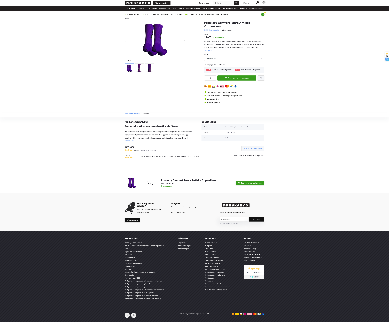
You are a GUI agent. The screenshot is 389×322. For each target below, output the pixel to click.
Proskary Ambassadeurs (133, 243)
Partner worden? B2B (132, 278)
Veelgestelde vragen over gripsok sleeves (140, 287)
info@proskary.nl (179, 212)
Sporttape (243, 8)
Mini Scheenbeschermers (212, 8)
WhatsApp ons (132, 220)
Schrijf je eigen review (254, 148)
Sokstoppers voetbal (230, 8)
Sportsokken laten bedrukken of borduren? (140, 272)
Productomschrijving (132, 114)
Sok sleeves (209, 281)
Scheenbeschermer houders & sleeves (263, 8)
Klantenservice (203, 3)
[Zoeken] (236, 3)
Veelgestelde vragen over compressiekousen (141, 296)
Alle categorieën (161, 3)
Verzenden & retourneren (134, 263)
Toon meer (208, 50)
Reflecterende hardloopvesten (216, 290)
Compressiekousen (193, 8)
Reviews (146, 114)
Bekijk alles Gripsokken (212, 30)
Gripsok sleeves (178, 8)
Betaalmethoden (131, 260)
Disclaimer (128, 254)
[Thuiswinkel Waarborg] (248, 314)
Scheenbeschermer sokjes (214, 272)
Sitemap (128, 269)
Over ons (128, 249)
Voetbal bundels (130, 8)
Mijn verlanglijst (183, 249)
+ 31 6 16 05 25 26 (253, 254)
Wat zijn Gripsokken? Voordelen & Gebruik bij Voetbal (144, 246)
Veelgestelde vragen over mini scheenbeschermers (143, 281)
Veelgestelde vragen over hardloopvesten (140, 293)
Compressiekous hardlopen (215, 284)
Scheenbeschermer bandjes (215, 275)
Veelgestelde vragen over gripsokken (138, 284)
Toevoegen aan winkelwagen (238, 78)
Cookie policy (130, 275)
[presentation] (125, 41)
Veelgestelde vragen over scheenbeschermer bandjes (144, 290)
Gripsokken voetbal (212, 266)
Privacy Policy (130, 257)
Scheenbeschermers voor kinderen (217, 287)
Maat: (206, 55)
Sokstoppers (209, 278)
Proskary (229, 30)
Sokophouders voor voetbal (215, 269)
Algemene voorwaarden (133, 252)
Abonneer (256, 219)
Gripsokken (153, 8)
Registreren (182, 243)
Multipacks (142, 8)
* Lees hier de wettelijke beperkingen (230, 223)
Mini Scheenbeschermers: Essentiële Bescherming (143, 299)
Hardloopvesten (164, 8)
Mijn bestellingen (184, 246)
